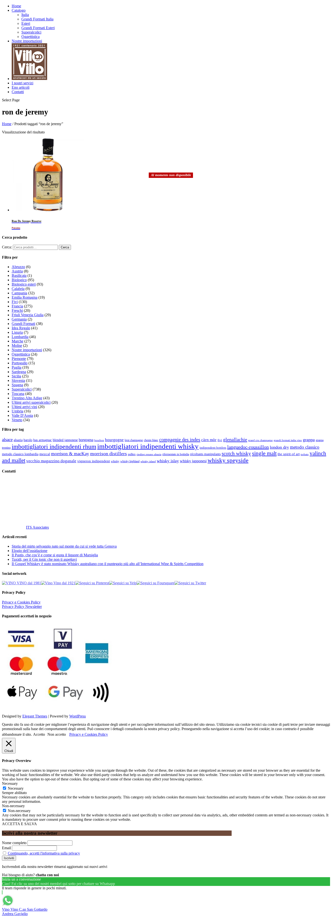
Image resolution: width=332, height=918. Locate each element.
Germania (19, 319)
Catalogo (19, 10)
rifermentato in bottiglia (175, 454)
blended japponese (65, 440)
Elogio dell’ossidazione (29, 551)
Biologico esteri (24, 284)
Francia (17, 306)
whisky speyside (228, 460)
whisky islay (168, 460)
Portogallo (19, 363)
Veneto (17, 420)
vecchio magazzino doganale (51, 461)
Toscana (18, 394)
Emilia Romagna (24, 297)
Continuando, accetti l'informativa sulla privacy (44, 853)
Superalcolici (31, 32)
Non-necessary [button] (13, 806)
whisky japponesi (193, 461)
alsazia (18, 440)
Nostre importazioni (27, 41)
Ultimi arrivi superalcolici (31, 402)
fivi (220, 440)
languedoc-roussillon (248, 447)
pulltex (132, 454)
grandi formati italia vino (288, 440)
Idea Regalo (21, 328)
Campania (19, 293)
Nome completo (14, 843)
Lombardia (20, 337)
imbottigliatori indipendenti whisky (148, 446)
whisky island (148, 461)
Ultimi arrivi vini (24, 407)
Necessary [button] (10, 783)
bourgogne (114, 439)
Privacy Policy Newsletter (22, 606)
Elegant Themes (34, 716)
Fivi (15, 302)
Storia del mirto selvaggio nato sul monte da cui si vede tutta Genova (64, 546)
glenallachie (235, 439)
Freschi (17, 310)
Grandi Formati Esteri (38, 28)
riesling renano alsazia (149, 454)
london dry (279, 447)
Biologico (19, 280)
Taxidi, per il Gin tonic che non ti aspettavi (44, 559)
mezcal (44, 454)
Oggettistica (30, 37)
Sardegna (19, 372)
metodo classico (304, 447)
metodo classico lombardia (20, 454)
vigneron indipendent (93, 461)
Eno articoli (20, 87)
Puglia (16, 367)
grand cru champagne (260, 440)
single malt (264, 453)
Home (16, 6)
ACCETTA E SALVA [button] (19, 824)
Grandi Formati (23, 324)
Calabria (18, 289)
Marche (17, 341)
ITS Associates (37, 527)
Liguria (17, 332)
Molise (17, 345)
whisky (115, 461)
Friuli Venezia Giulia (28, 315)
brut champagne (134, 440)
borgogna (86, 440)
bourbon (99, 440)
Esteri (25, 23)
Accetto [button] (39, 734)
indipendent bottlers (213, 447)
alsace (7, 439)
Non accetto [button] (56, 734)
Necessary (16, 788)
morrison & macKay (70, 453)
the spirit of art (289, 454)
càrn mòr (209, 439)
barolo (28, 440)
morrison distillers (108, 453)
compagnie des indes (179, 439)
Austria (17, 271)
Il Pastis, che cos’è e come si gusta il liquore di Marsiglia (55, 555)
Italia (25, 15)
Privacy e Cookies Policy (21, 602)
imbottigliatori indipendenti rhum (54, 446)
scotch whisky (236, 453)
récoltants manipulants (205, 454)
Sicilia (16, 376)
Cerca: (7, 247)
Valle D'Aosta (22, 415)
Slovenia (18, 380)
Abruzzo (18, 267)
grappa (309, 439)
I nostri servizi (22, 83)
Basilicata (19, 275)
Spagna (17, 385)
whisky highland (130, 461)
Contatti (18, 92)
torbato (305, 454)
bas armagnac (42, 440)
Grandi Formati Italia (37, 19)
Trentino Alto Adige (27, 398)
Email (6, 848)
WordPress (77, 716)
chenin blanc (151, 440)
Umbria (17, 411)
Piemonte (19, 359)
